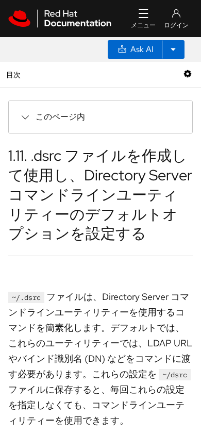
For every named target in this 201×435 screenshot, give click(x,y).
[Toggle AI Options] (173, 49)
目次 (15, 74)
